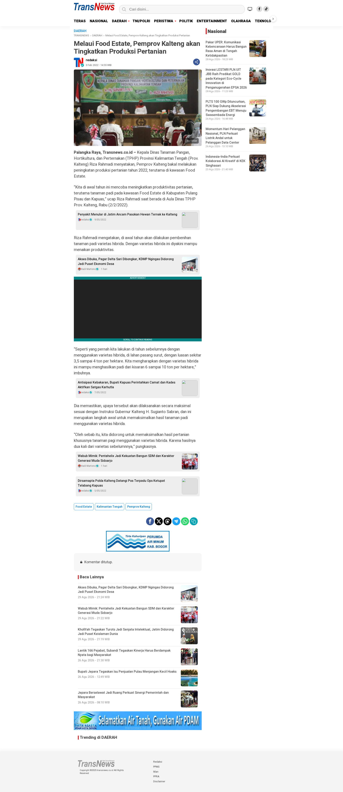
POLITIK (186, 21)
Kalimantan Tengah (109, 507)
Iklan (155, 772)
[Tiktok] (266, 9)
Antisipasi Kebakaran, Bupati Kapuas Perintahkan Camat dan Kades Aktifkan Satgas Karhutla (126, 385)
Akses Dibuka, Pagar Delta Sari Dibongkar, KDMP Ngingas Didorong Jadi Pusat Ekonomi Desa (126, 261)
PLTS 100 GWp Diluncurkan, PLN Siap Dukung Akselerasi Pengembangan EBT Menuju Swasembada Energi (226, 108)
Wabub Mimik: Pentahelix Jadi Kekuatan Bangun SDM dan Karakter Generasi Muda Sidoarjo (126, 458)
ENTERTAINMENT (212, 21)
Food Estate (84, 507)
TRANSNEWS (81, 35)
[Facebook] (259, 9)
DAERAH (119, 21)
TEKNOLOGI (265, 21)
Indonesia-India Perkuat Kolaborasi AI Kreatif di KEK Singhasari (225, 161)
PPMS (156, 767)
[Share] (196, 62)
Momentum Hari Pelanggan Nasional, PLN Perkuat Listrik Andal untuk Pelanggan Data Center (225, 136)
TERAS (80, 21)
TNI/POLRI (141, 21)
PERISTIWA (163, 21)
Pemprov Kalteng (138, 507)
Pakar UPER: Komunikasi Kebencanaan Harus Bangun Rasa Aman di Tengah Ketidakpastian (226, 49)
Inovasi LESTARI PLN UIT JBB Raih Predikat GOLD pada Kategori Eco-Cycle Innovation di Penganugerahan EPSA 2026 (226, 78)
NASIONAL (99, 21)
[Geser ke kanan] (273, 19)
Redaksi (157, 762)
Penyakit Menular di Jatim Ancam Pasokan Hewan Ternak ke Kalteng (127, 214)
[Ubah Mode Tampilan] (250, 9)
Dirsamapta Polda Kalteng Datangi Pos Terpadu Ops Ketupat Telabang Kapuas (121, 483)
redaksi (91, 60)
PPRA (156, 776)
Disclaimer (159, 781)
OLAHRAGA (241, 21)
